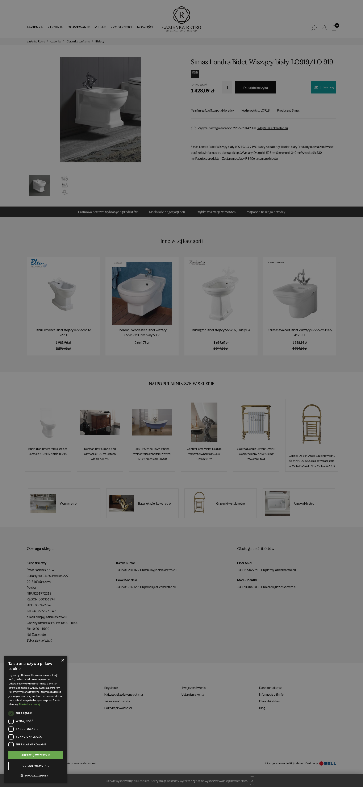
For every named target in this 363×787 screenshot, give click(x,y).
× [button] (62, 660)
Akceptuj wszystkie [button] (35, 755)
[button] (35, 776)
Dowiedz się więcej (29, 704)
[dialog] (181, 393)
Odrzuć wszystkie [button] (35, 766)
